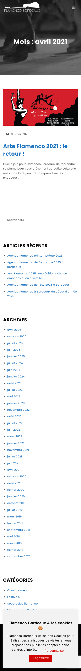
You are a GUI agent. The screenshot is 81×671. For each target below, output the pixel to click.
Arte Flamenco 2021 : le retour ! (35, 150)
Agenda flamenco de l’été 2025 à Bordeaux (38, 285)
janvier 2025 (16, 356)
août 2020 (14, 483)
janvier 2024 (16, 377)
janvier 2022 (16, 443)
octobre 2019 (16, 503)
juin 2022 (13, 430)
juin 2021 (13, 463)
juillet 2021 (14, 456)
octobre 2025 (16, 336)
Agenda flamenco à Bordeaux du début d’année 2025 (42, 294)
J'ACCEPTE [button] (40, 658)
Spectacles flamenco (22, 604)
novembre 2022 (18, 410)
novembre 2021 (18, 450)
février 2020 (15, 490)
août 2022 (14, 416)
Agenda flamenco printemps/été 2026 (35, 256)
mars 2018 (14, 543)
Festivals (13, 597)
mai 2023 (14, 396)
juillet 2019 (14, 510)
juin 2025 (13, 350)
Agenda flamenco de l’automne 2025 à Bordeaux (35, 264)
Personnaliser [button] (54, 651)
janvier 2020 (16, 496)
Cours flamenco (18, 590)
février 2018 (15, 550)
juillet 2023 (15, 390)
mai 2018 (13, 536)
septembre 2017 (18, 556)
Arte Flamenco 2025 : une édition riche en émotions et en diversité (37, 276)
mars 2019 (14, 517)
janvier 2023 (16, 403)
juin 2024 (13, 370)
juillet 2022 (15, 423)
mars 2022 (14, 436)
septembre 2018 (18, 530)
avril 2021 (13, 470)
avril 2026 (14, 330)
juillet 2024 (15, 363)
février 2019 (15, 523)
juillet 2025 (15, 343)
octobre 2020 (16, 476)
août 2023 (14, 383)
